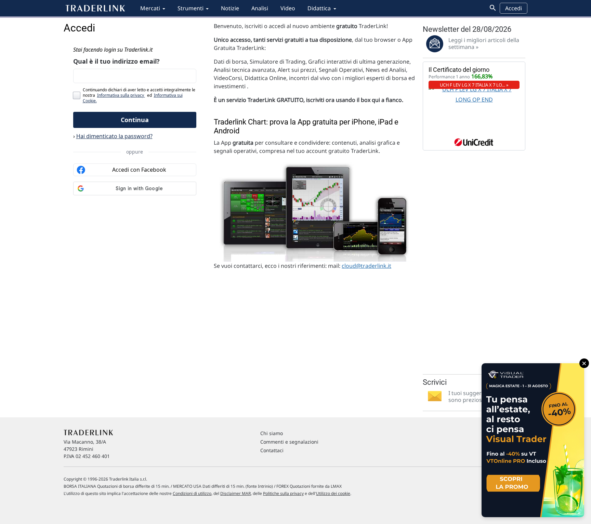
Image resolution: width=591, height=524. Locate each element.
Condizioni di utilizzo (192, 493)
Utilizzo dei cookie (333, 493)
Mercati (150, 8)
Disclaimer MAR (235, 493)
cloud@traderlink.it (366, 266)
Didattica (319, 8)
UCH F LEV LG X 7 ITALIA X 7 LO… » (474, 85)
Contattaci (272, 450)
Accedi (513, 8)
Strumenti (190, 8)
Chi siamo (271, 433)
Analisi (259, 8)
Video (287, 8)
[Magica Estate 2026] (533, 440)
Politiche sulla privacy (283, 493)
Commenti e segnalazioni (289, 441)
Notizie (230, 8)
